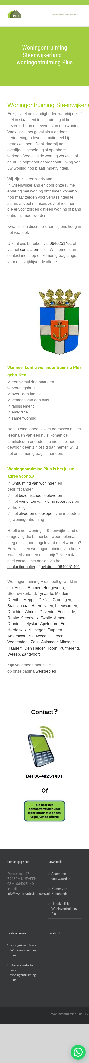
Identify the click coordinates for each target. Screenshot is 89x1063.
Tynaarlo (45, 593)
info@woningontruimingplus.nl (28, 893)
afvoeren (26, 513)
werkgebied (46, 671)
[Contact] (44, 811)
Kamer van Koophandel (59, 891)
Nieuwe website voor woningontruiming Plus (23, 972)
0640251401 (61, 243)
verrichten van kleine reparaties (47, 501)
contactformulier (34, 249)
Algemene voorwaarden (60, 876)
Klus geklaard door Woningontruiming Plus (23, 950)
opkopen (47, 513)
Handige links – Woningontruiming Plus (64, 908)
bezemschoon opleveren (40, 495)
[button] (78, 1052)
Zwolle (46, 618)
